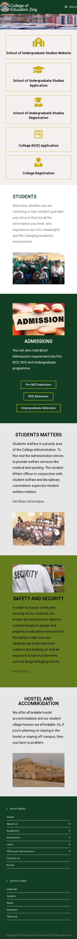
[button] (38, 385)
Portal (10, 865)
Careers (11, 896)
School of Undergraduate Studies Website (38, 53)
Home (10, 817)
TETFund (12, 916)
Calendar (12, 889)
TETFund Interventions (21, 851)
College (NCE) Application (38, 145)
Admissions (14, 837)
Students (12, 909)
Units (10, 844)
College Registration (38, 173)
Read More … (22, 671)
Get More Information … (30, 501)
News (10, 903)
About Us (12, 823)
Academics (13, 830)
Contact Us (13, 858)
